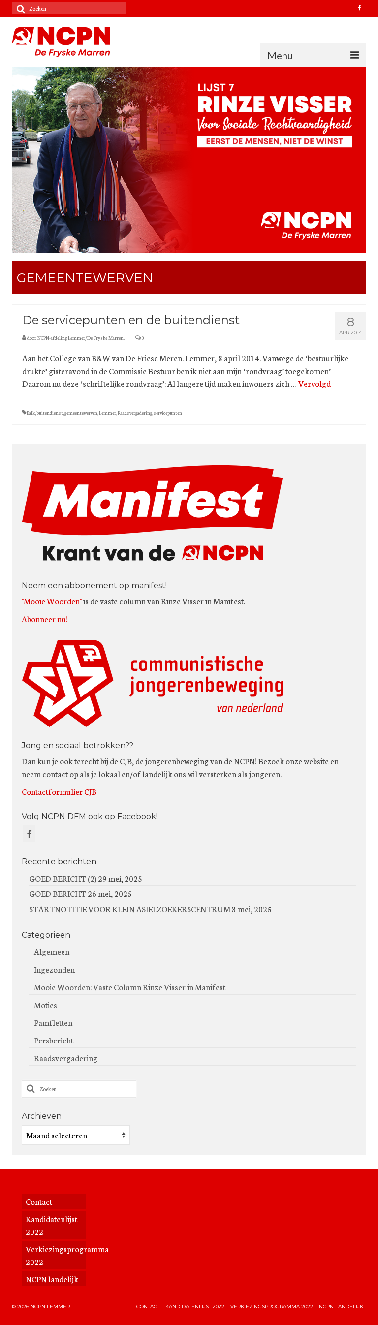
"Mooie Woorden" (52, 600)
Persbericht (53, 1039)
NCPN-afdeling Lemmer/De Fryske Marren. (81, 337)
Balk (31, 413)
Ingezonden (54, 969)
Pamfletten (53, 1022)
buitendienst (49, 413)
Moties (45, 1004)
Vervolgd (314, 383)
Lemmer (107, 413)
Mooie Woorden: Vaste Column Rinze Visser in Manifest (129, 986)
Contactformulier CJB (59, 791)
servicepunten (168, 413)
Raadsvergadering (135, 413)
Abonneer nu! (45, 618)
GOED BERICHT (57, 893)
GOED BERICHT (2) (62, 877)
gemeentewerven (80, 413)
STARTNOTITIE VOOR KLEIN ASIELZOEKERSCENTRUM (129, 908)
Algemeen (51, 951)
